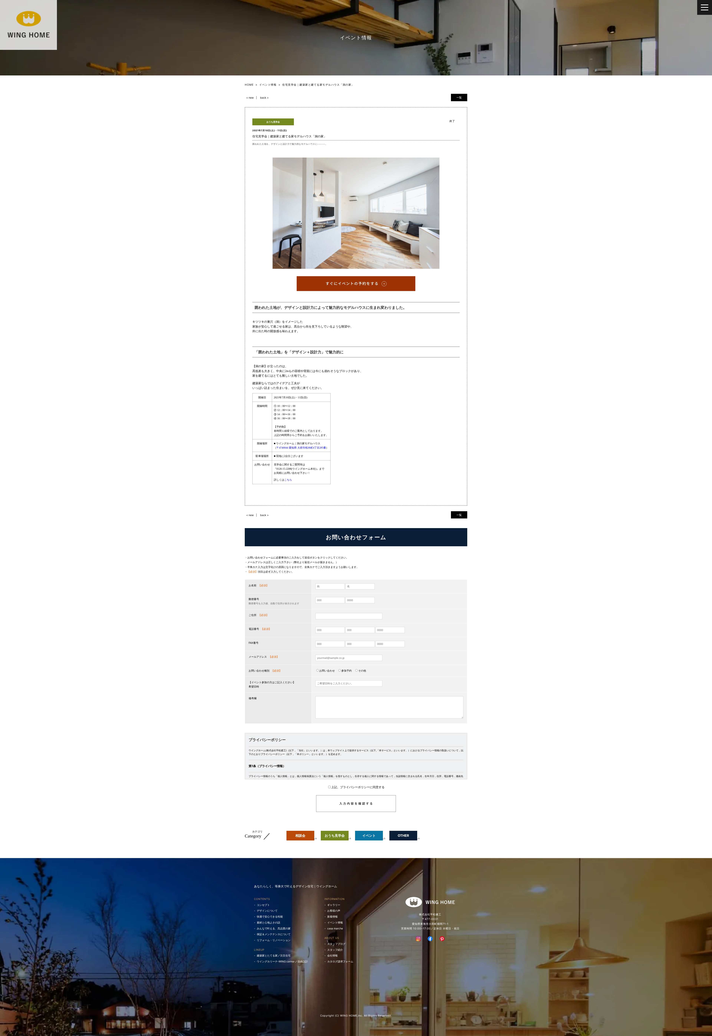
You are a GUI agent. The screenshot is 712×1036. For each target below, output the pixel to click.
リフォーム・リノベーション (274, 940)
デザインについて (267, 910)
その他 (362, 670)
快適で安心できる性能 (270, 916)
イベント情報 (335, 922)
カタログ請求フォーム (340, 961)
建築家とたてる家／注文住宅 (274, 955)
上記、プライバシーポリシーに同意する (358, 787)
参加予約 (346, 670)
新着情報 (332, 916)
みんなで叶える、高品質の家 (274, 928)
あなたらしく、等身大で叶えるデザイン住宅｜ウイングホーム (295, 886)
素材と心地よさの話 (268, 922)
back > (264, 97)
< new (250, 97)
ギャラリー (333, 904)
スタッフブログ (336, 943)
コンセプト (263, 904)
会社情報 (332, 955)
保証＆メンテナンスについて (274, 934)
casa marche (335, 928)
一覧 (459, 97)
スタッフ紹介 (335, 949)
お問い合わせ (327, 670)
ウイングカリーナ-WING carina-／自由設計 (282, 961)
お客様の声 (333, 910)
